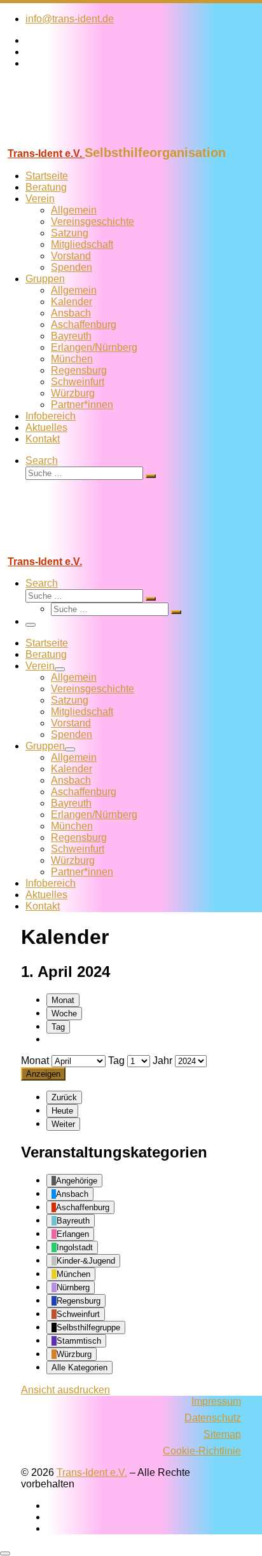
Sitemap (222, 1434)
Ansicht (65, 1389)
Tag (58, 1027)
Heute (62, 1111)
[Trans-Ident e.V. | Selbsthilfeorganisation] (79, 139)
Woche (64, 1013)
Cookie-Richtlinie (202, 1450)
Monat (63, 1000)
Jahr (162, 1060)
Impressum (216, 1401)
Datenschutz (212, 1417)
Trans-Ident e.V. (92, 1472)
